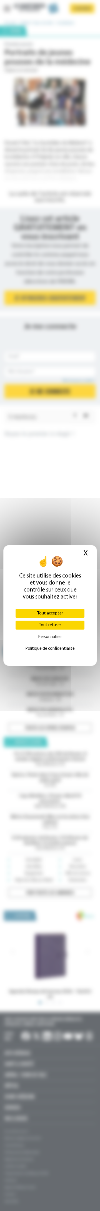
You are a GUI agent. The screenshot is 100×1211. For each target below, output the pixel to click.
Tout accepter (50, 613)
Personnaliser (50, 637)
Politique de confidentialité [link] (50, 648)
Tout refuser (50, 625)
